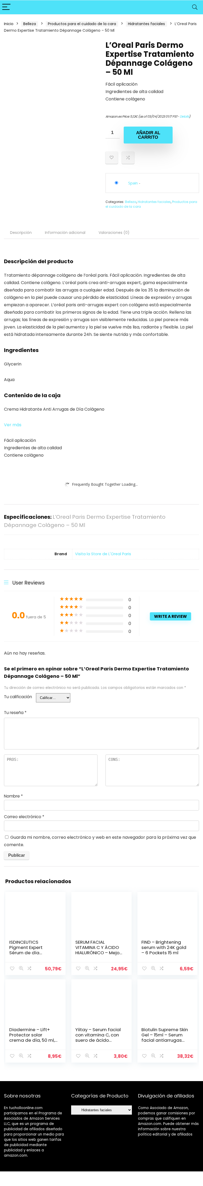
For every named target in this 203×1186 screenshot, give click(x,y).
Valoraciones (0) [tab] (114, 232)
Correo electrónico (24, 816)
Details (184, 116)
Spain (133, 183)
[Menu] (6, 7)
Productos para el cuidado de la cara (82, 23)
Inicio (8, 23)
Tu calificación (18, 696)
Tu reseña (15, 712)
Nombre (13, 796)
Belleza (29, 23)
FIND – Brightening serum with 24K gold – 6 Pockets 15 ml (163, 947)
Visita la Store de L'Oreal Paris (103, 554)
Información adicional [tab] (65, 232)
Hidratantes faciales (146, 23)
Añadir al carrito (148, 135)
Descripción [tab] (21, 232)
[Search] (194, 7)
